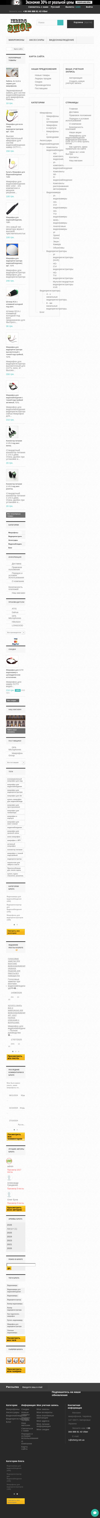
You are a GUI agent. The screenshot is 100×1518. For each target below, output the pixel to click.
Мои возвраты (44, 1412)
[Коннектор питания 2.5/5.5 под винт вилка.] (12, 432)
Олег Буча (12, 1200)
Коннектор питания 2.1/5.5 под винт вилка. (14, 443)
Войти (89, 7)
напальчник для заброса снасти (13, 863)
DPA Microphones (15, 617)
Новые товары (42, 75)
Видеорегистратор (14, 1300)
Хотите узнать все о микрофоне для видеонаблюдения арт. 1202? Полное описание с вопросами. (17, 1014)
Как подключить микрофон (13, 1315)
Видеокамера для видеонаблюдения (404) (14, 899)
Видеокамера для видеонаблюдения (14, 1291)
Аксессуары (36, 39)
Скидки (12, 649)
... (7, 1100)
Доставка (16, 563)
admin (10, 1166)
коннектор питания (14, 850)
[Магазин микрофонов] (19, 26)
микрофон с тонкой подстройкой (15, 854)
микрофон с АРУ (14, 840)
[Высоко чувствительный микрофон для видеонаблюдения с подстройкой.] (12, 115)
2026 (9, 1225)
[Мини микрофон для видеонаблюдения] (12, 163)
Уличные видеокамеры (12, 1331)
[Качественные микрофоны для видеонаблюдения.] (9, 1360)
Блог (10, 548)
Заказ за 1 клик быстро (75, 153)
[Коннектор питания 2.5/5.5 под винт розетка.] (12, 475)
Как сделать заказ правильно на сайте (76, 148)
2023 (9, 1240)
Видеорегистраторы (56, 251)
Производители (16, 602)
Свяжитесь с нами (38, 7)
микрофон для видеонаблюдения (14, 785)
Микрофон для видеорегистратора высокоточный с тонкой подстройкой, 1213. (14, 352)
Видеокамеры (12, 1296)
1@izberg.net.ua (76, 1440)
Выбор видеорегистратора (14, 1309)
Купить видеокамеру (15, 1320)
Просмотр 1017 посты (14, 1171)
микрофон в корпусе (12, 817)
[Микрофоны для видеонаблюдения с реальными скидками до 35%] (50, 2)
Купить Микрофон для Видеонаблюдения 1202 (15, 174)
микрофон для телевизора (13, 812)
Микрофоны (16, 39)
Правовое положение (15, 568)
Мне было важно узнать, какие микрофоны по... (13, 1085)
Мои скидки (43, 1429)
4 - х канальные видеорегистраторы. (56, 297)
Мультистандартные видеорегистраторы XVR (63, 284)
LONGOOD (17, 625)
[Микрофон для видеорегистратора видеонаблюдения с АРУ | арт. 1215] (12, 249)
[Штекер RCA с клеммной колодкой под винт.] (12, 293)
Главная (73, 109)
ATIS (14, 608)
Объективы (58, 248)
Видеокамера (12, 1285)
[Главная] (36, 109)
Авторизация (75, 78)
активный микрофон (11, 845)
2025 (9, 1232)
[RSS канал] (17, 950)
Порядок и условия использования (16, 575)
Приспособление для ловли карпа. (14, 869)
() (18, 997)
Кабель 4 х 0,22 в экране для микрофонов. (13, 83)
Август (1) (12, 1229)
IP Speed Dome (56, 235)
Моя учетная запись (48, 1405)
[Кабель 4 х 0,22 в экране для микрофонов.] (12, 72)
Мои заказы (43, 1409)
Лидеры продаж (42, 78)
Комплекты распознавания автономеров (61, 186)
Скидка (38, 82)
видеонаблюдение (14, 827)
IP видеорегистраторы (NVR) (63, 257)
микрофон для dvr (14, 796)
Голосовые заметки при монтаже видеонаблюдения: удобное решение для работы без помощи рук (17, 967)
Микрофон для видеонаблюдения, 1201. (14, 219)
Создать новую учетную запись (75, 82)
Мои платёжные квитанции (45, 1416)
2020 (9, 1248)
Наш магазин (18, 593)
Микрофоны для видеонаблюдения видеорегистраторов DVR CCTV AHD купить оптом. (77, 139)
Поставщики (15, 741)
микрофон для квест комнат (13, 823)
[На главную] (8, 48)
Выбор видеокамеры (14, 1304)
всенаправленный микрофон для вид (14, 780)
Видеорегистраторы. (16, 536)
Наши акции (75, 132)
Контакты (74, 157)
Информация (15, 557)
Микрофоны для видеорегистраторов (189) (15, 917)
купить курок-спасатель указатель (15, 875)
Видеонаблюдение (61, 39)
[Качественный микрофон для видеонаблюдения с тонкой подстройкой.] (22, 1360)
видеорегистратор (14, 859)
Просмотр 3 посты (15, 1188)
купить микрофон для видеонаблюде (14, 800)
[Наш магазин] (15, 721)
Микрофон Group (16, 754)
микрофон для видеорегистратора (14, 791)
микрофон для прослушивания (13, 806)
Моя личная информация (44, 1425)
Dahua (14, 612)
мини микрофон (13, 837)
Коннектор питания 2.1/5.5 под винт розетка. (14, 486)
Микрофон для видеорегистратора (14, 1325)
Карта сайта (24, 1448)
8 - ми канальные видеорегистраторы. (56, 306)
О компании (17, 581)
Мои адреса (43, 1421)
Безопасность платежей (16, 588)
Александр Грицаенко (12, 1184)
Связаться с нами (27, 1429)
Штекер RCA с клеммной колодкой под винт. (14, 304)
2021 (9, 1244)
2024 (9, 1236)
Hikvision (16, 622)
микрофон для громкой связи (13, 832)
